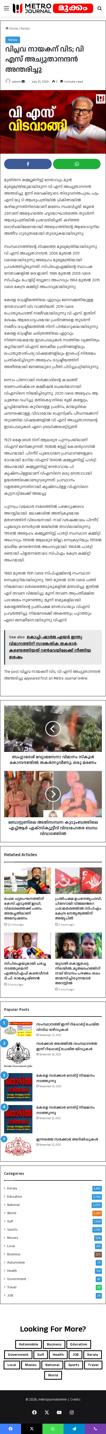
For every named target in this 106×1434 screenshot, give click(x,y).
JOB (10, 1295)
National (13, 1204)
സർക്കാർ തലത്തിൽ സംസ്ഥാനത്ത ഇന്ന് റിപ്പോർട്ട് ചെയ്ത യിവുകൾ (66, 1046)
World (11, 1213)
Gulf (10, 1221)
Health (12, 1270)
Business (13, 1254)
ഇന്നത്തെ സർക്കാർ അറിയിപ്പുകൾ (67, 1139)
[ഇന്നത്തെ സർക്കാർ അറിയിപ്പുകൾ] (18, 1146)
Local (11, 1246)
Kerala (25, 28)
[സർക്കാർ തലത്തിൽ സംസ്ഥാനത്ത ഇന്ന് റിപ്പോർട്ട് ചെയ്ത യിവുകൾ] (18, 1055)
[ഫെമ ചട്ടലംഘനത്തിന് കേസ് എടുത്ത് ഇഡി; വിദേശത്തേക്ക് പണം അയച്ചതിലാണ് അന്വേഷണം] (27, 880)
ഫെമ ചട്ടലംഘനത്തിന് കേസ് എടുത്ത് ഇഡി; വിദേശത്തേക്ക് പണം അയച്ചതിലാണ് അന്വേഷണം (24, 908)
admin (16, 82)
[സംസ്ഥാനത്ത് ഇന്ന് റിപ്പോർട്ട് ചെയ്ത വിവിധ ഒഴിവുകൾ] (18, 1029)
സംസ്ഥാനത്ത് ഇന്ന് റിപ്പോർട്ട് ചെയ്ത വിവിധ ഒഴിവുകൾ (67, 1027)
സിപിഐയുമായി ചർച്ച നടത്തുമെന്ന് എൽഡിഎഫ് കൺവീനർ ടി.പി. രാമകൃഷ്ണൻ (26, 971)
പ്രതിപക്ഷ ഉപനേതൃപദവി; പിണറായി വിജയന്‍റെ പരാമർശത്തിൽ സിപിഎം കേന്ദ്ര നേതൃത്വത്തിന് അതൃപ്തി (78, 908)
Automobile (16, 1262)
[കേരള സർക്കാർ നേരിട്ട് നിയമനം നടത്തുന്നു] (18, 1087)
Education (14, 1196)
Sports (12, 1229)
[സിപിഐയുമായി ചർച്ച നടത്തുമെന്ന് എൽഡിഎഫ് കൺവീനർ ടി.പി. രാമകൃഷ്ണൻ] (27, 946)
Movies (12, 1237)
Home (13, 28)
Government (16, 1279)
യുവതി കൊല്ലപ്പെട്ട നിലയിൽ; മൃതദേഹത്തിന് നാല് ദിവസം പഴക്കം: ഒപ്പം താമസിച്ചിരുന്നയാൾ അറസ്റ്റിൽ (77, 973)
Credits (75, 1399)
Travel (11, 1287)
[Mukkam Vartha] (53, 8)
